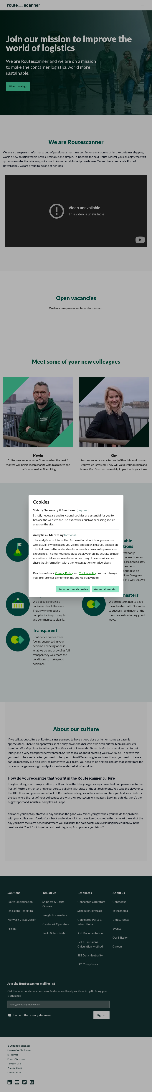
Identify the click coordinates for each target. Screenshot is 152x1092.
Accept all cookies (105, 589)
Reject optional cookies (73, 589)
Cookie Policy (87, 573)
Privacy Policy (64, 573)
